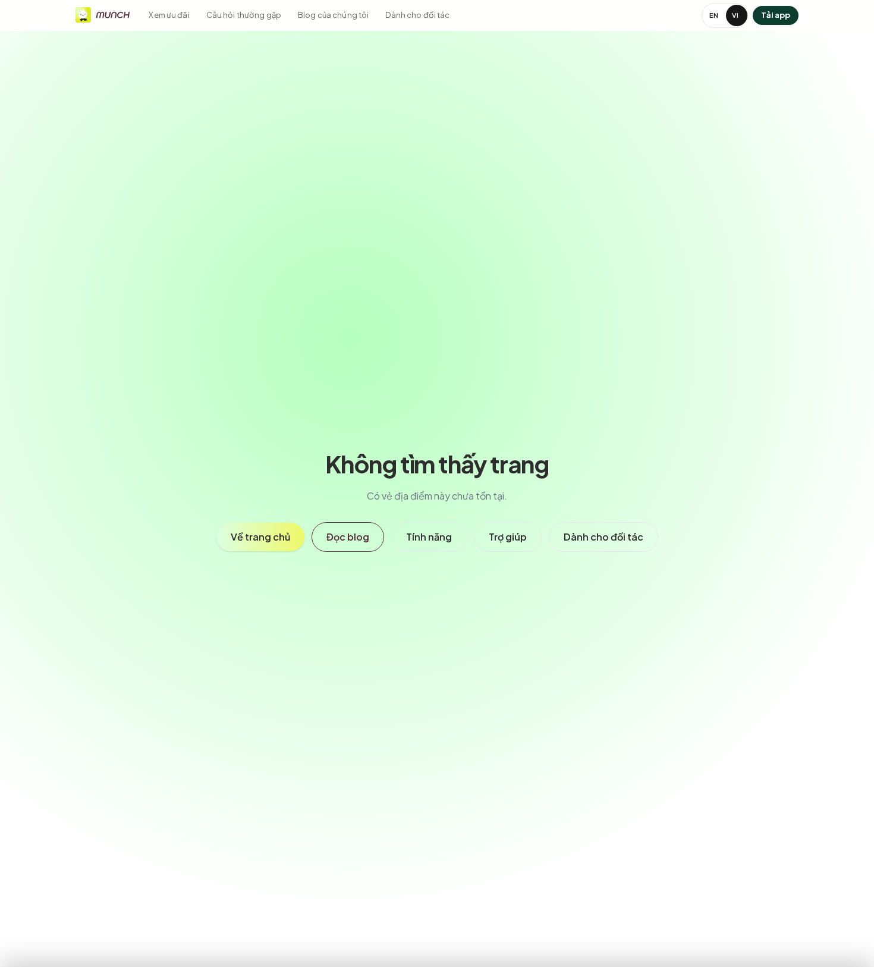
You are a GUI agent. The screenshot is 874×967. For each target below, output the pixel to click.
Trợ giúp (508, 536)
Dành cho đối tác (417, 15)
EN (714, 15)
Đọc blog (347, 536)
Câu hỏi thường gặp (243, 15)
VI (735, 15)
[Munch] (103, 13)
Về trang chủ (260, 536)
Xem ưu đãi (169, 15)
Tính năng (429, 536)
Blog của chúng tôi (333, 15)
